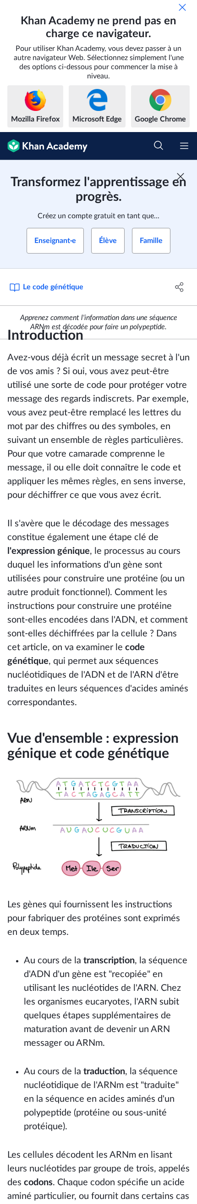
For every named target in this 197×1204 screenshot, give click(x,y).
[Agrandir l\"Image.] (98, 826)
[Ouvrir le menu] (184, 145)
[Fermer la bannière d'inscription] (180, 176)
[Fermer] (182, 7)
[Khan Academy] (44, 146)
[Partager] (180, 287)
